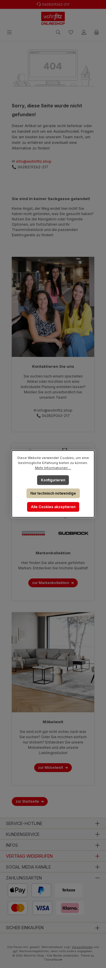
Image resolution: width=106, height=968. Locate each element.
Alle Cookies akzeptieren (53, 507)
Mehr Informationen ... (53, 468)
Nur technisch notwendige (53, 493)
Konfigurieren (53, 480)
